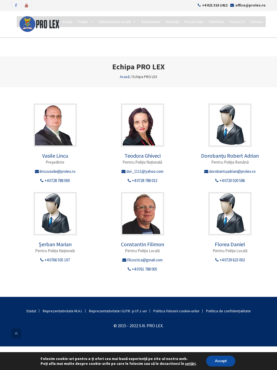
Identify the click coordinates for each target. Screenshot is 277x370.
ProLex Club (193, 21)
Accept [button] (221, 360)
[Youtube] (26, 4)
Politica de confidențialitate (228, 311)
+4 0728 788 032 (144, 180)
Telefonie (216, 21)
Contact (256, 21)
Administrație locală (115, 21)
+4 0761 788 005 (144, 269)
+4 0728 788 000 (57, 180)
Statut (31, 311)
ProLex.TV (237, 21)
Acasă (67, 21)
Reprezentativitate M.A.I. (63, 311)
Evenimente (151, 21)
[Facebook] (16, 4)
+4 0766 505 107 (57, 259)
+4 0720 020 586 (232, 180)
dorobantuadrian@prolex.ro (232, 171)
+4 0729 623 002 (232, 259)
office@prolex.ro (250, 5)
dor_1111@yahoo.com (144, 171)
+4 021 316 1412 (214, 5)
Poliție (83, 21)
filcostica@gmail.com (144, 259)
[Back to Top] (16, 333)
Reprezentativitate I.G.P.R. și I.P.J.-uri (118, 311)
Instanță (172, 21)
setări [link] (190, 363)
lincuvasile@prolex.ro (57, 171)
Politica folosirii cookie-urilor (176, 311)
